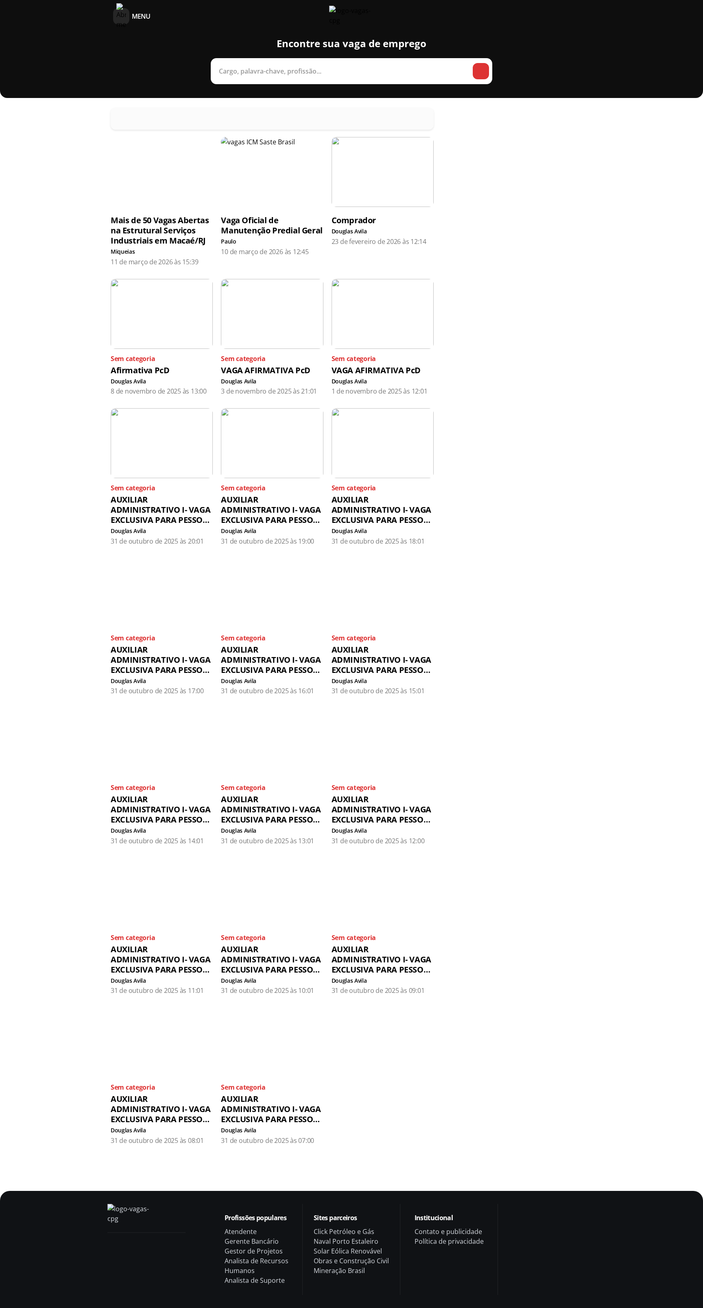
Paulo (228, 241)
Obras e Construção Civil (351, 1260)
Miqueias (123, 251)
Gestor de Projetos (254, 1251)
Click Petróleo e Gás (344, 1231)
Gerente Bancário (252, 1241)
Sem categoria (133, 359)
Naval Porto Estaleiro (346, 1241)
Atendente (241, 1231)
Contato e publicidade (448, 1231)
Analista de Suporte (255, 1280)
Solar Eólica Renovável (348, 1251)
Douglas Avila (349, 231)
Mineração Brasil (339, 1270)
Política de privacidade (449, 1241)
